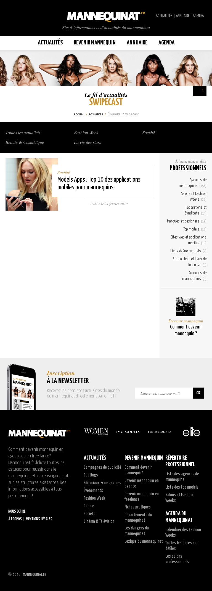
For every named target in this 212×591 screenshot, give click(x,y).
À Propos (15, 519)
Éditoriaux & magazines (102, 483)
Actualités (164, 16)
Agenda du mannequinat (179, 517)
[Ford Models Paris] (159, 431)
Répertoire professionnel (180, 461)
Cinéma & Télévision (99, 522)
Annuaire (182, 16)
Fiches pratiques (137, 507)
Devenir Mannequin (95, 42)
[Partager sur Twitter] (79, 204)
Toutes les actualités (23, 132)
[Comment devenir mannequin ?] (185, 306)
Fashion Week (86, 132)
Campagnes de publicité (102, 467)
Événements (93, 491)
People (89, 506)
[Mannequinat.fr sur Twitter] (11, 16)
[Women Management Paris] (96, 431)
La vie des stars (87, 142)
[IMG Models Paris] (127, 431)
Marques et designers (186, 221)
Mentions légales (39, 519)
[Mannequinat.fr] (106, 15)
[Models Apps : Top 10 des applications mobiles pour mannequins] (32, 184)
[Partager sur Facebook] (65, 204)
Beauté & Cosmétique (25, 142)
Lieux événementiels (188, 251)
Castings (91, 475)
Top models (195, 229)
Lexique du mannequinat (143, 541)
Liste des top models (181, 487)
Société (148, 132)
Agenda (198, 16)
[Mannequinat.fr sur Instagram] (22, 16)
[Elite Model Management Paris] (191, 431)
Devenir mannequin (185, 321)
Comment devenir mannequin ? (186, 330)
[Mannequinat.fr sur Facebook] (16, 16)
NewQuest (202, 574)
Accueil (78, 114)
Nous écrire (16, 511)
